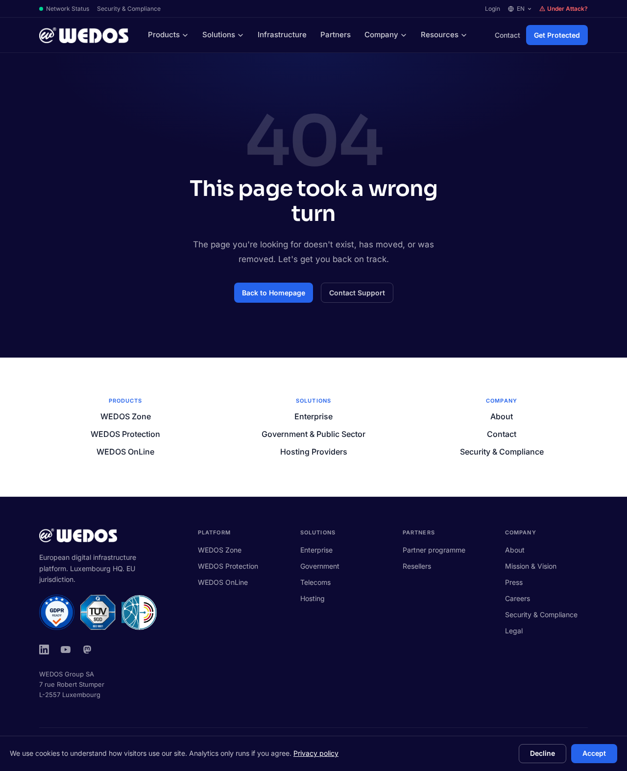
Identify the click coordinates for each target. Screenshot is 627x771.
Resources (439, 34)
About (501, 416)
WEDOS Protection (125, 434)
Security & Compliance (129, 8)
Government (319, 566)
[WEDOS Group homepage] (83, 35)
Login (492, 8)
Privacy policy (315, 753)
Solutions (218, 34)
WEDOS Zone (125, 416)
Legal (514, 630)
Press (514, 582)
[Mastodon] (87, 649)
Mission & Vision (530, 566)
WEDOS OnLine (125, 452)
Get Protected (557, 35)
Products (164, 34)
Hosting (312, 598)
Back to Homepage (273, 293)
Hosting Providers (313, 452)
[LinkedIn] (44, 649)
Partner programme (434, 550)
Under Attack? (567, 8)
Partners (335, 34)
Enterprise (313, 416)
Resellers (417, 566)
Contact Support (357, 293)
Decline (542, 753)
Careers (517, 598)
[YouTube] (65, 649)
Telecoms (315, 582)
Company (381, 34)
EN (521, 8)
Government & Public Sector (313, 434)
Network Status (67, 8)
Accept (594, 753)
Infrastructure (282, 34)
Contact (507, 35)
